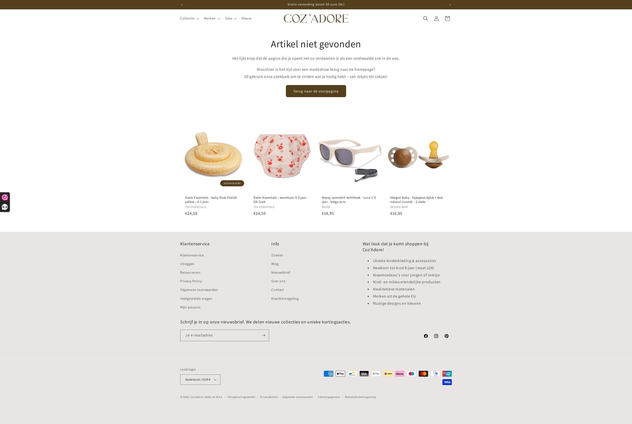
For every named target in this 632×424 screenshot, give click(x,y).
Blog (274, 264)
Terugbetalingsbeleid (241, 397)
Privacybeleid (269, 397)
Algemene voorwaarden (199, 289)
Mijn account (190, 307)
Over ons (278, 281)
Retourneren (190, 272)
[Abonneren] (263, 335)
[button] (189, 18)
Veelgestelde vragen (196, 298)
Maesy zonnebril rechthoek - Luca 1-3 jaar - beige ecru (349, 200)
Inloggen (187, 264)
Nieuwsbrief (280, 272)
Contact (277, 289)
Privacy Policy (191, 281)
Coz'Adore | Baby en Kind (206, 397)
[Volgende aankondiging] (450, 4)
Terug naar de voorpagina (316, 91)
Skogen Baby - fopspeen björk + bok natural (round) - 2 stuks (416, 200)
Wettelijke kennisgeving (360, 397)
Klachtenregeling (285, 298)
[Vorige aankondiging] (182, 4)
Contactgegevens (329, 397)
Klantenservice (192, 255)
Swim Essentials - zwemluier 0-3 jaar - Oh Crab (281, 200)
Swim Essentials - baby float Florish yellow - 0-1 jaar (211, 200)
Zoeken (277, 255)
